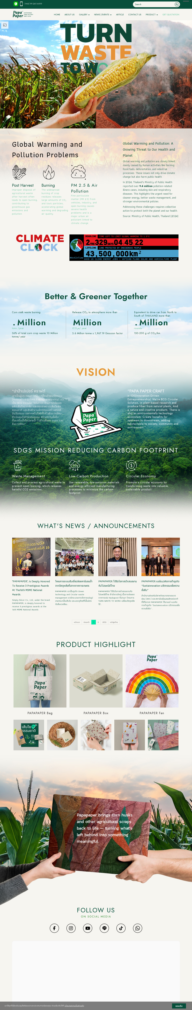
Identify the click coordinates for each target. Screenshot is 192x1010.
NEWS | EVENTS (102, 14)
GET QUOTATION (170, 14)
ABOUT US (69, 14)
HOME (57, 14)
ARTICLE (120, 14)
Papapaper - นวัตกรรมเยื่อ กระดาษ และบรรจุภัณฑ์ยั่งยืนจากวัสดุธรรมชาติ (102, 954)
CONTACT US (134, 14)
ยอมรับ (179, 1006)
